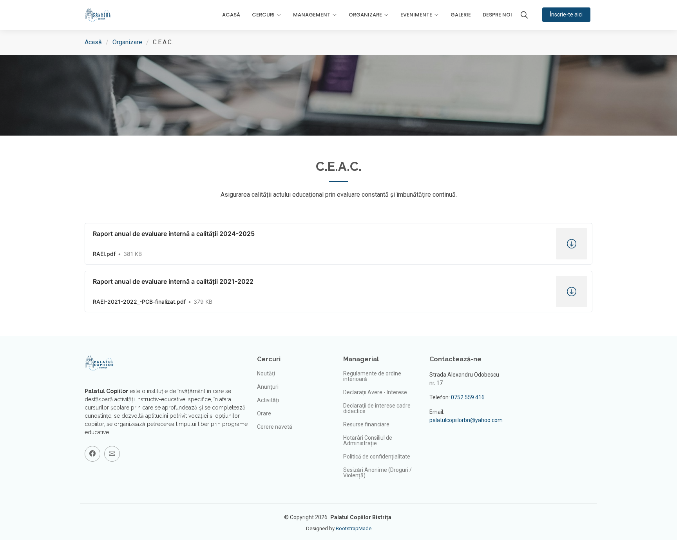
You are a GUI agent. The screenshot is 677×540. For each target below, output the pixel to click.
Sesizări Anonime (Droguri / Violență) (377, 472)
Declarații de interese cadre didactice (377, 408)
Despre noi (497, 14)
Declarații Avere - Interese (375, 392)
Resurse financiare (366, 424)
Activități (268, 400)
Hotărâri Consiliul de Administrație (367, 440)
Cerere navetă (274, 426)
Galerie (461, 14)
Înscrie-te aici (566, 14)
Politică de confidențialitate (376, 456)
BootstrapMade (353, 528)
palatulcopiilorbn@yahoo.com (466, 420)
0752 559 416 (468, 397)
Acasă (231, 14)
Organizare (127, 42)
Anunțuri (268, 387)
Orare (264, 413)
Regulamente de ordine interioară (372, 376)
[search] (524, 15)
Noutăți (266, 373)
